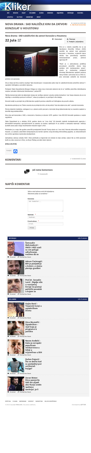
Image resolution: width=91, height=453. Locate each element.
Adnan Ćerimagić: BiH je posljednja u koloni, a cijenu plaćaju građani (34, 265)
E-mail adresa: (33, 221)
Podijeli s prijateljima (75, 42)
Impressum (22, 401)
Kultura (80, 13)
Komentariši (43, 174)
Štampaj (71, 39)
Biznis (41, 13)
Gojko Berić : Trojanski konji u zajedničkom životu (33, 307)
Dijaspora (60, 13)
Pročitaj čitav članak (24, 257)
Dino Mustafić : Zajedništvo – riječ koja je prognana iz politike (32, 327)
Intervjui (70, 13)
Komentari (57, 39)
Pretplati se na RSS (78, 25)
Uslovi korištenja (51, 401)
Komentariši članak (78, 158)
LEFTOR (83, 404)
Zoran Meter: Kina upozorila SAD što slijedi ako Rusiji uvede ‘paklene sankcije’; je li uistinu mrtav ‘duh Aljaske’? (33, 385)
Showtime (29, 17)
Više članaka (82, 238)
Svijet (24, 13)
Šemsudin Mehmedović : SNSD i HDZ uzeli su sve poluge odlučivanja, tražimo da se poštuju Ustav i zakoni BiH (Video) (33, 252)
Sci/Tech (19, 17)
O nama (15, 401)
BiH (8, 13)
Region (15, 13)
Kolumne (32, 13)
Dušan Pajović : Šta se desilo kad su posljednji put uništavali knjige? (33, 364)
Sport (39, 17)
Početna (8, 401)
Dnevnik (50, 13)
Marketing (39, 401)
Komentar (31, 198)
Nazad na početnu (78, 23)
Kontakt (31, 401)
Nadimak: (32, 215)
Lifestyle (10, 17)
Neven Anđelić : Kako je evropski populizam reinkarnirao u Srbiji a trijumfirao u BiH (33, 346)
